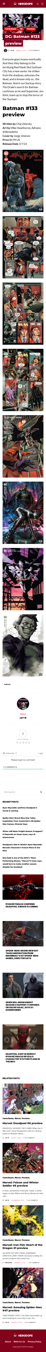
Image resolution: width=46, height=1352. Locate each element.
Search (41, 792)
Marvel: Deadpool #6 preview (23, 1123)
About (8, 1341)
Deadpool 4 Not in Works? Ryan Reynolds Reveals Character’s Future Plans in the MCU (22, 847)
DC (21, 29)
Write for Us (19, 1341)
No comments (35, 50)
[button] (4, 3)
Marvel (18, 1118)
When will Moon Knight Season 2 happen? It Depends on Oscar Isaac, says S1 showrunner (23, 834)
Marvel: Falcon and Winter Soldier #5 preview (21, 1184)
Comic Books (10, 29)
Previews (31, 29)
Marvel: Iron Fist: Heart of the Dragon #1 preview (23, 1246)
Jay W (23, 718)
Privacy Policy (34, 1341)
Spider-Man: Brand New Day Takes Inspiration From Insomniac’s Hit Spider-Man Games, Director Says (22, 821)
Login (40, 753)
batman (7, 684)
